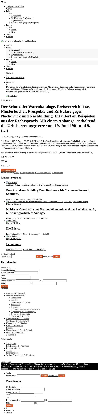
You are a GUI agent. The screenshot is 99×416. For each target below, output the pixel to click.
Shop (8, 34)
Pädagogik (15, 307)
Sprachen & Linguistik (20, 314)
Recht (16, 173)
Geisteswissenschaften (15, 78)
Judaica (14, 300)
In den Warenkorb (8, 170)
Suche (56, 256)
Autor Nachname (8, 270)
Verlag (3, 278)
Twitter (13, 369)
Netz (13, 32)
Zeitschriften (11, 335)
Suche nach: (6, 256)
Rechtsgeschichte (27, 173)
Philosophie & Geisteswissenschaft (25, 309)
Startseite (10, 73)
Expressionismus (13, 348)
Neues (13, 30)
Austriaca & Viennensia (16, 293)
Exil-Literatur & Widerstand (22, 18)
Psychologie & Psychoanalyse (23, 312)
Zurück (9, 13)
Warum (9, 9)
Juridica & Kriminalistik (21, 302)
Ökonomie (10, 82)
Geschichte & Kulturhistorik (17, 321)
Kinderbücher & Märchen (16, 323)
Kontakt (9, 37)
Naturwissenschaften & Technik (19, 330)
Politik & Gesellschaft (15, 332)
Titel (3, 275)
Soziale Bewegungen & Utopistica (25, 23)
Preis (3, 283)
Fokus (8, 11)
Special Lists (6, 362)
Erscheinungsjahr (8, 281)
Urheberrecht (57, 173)
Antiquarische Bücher (15, 6)
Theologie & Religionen (21, 316)
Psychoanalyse (17, 20)
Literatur (9, 328)
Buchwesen (16, 298)
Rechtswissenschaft (43, 173)
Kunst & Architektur (14, 325)
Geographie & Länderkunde (17, 318)
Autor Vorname (7, 272)
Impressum (58, 364)
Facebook (5, 369)
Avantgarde (16, 16)
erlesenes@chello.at (77, 366)
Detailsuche (48, 256)
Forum (9, 25)
